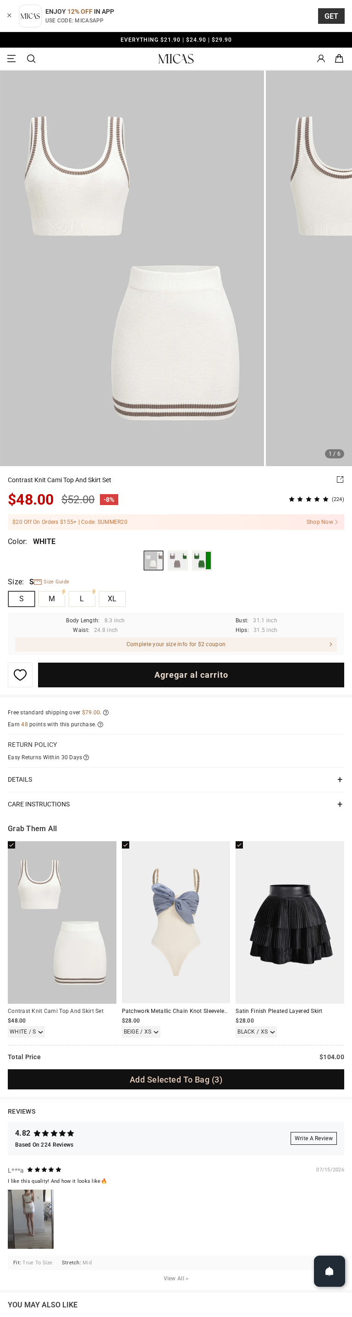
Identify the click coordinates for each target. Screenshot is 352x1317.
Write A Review (314, 1138)
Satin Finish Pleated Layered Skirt (279, 1011)
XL (112, 598)
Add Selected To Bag (176, 1079)
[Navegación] (13, 59)
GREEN (202, 560)
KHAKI (178, 560)
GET (331, 16)
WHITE (153, 560)
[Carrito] (339, 59)
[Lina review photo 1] (31, 1219)
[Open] (329, 1271)
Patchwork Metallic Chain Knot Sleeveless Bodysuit (188, 1011)
